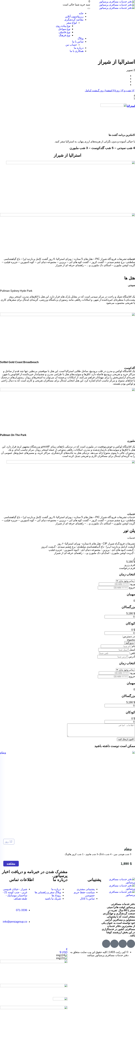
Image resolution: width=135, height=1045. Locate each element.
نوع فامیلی (64, 32)
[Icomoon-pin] (106, 944)
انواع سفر (71, 22)
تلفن (132, 653)
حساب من (71, 44)
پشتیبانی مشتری (86, 889)
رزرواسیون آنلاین (74, 16)
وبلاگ (80, 38)
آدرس (131, 656)
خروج (131, 587)
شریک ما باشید (53, 898)
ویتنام (128, 849)
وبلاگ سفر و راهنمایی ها (48, 892)
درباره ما (78, 47)
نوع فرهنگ (64, 35)
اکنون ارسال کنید (126, 739)
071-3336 (21, 910)
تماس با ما (77, 41)
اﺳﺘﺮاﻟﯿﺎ (131, 106)
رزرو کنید (130, 643)
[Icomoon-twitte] (131, 944)
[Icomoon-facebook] (123, 944)
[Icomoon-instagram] (114, 944)
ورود (132, 584)
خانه (81, 13)
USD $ (64, 952)
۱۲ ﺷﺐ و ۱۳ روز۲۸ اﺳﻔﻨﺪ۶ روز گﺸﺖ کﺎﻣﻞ (110, 90)
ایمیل (132, 649)
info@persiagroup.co (15, 921)
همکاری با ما (76, 51)
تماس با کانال (87, 898)
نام (133, 646)
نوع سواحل (64, 29)
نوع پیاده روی (63, 25)
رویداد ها (56, 895)
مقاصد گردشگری (73, 19)
